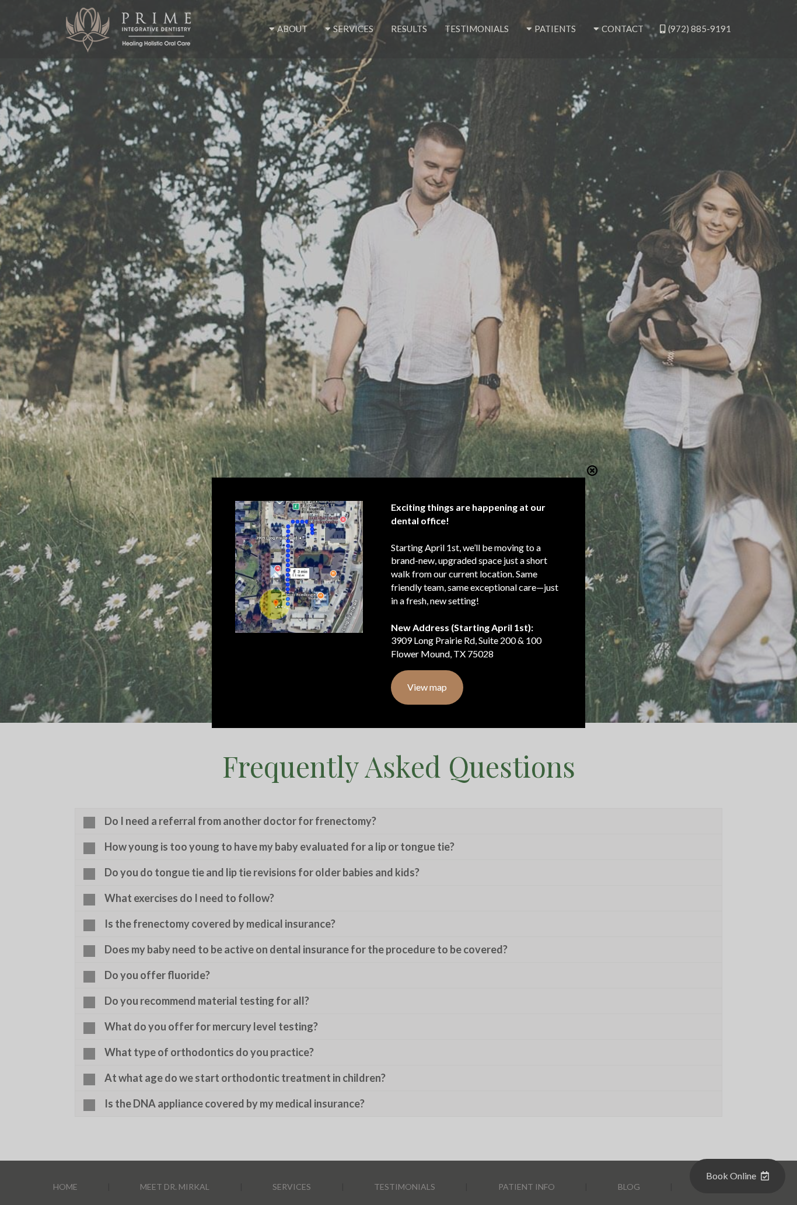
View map (427, 686)
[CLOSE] (592, 470)
